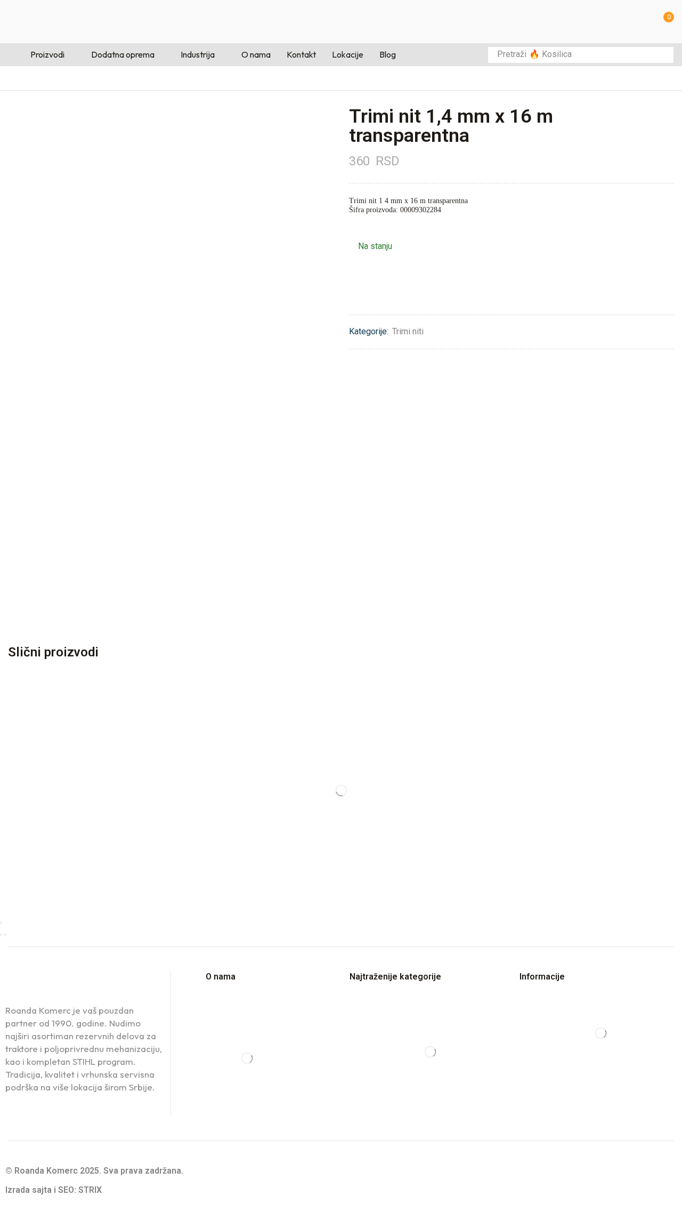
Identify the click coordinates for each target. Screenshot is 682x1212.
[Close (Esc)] (1, 923)
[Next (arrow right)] (5, 935)
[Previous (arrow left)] (1, 935)
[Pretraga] (662, 55)
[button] (665, 21)
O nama (221, 977)
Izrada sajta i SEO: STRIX (53, 1190)
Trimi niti (408, 331)
